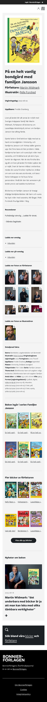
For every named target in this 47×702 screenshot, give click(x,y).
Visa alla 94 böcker (23, 540)
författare (11, 640)
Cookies (23, 689)
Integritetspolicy (23, 694)
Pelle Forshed (28, 92)
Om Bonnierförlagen (23, 685)
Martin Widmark (29, 87)
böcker (29, 636)
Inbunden (11, 243)
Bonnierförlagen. (20, 669)
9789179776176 (10, 382)
